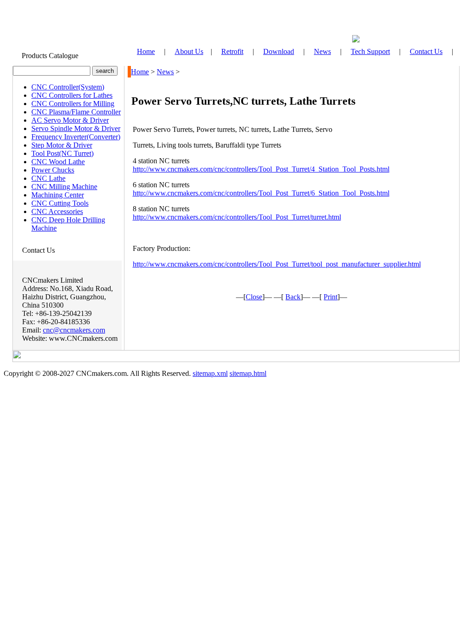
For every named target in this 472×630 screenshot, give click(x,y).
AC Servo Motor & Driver (70, 120)
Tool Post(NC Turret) (62, 153)
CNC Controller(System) (67, 87)
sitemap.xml (210, 373)
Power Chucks (52, 170)
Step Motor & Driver (61, 145)
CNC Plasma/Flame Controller (76, 112)
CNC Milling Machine (64, 186)
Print (330, 297)
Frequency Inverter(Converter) (75, 137)
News (322, 51)
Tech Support (370, 51)
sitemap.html (248, 373)
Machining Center (57, 195)
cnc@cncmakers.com (74, 330)
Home (140, 72)
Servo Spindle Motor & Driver (75, 128)
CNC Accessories (57, 211)
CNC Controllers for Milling (72, 103)
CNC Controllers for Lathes (71, 95)
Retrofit (232, 51)
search (105, 70)
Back (293, 297)
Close (254, 297)
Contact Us (426, 51)
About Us (189, 51)
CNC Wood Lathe (58, 162)
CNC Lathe (48, 178)
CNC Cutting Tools (59, 203)
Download (278, 51)
